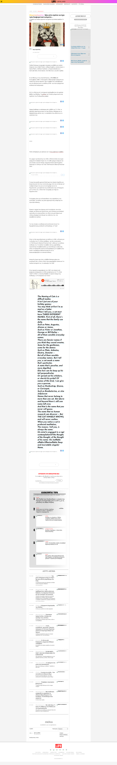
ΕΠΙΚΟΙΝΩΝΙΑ (45, 752)
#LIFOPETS (74, 4)
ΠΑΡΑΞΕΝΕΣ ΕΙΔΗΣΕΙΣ (49, 4)
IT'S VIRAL (81, 4)
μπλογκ (44, 94)
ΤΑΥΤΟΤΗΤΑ (38, 752)
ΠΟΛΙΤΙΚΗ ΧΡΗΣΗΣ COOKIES (68, 753)
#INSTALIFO (67, 4)
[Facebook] (61, 44)
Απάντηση (62, 736)
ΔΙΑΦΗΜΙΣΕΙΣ (61, 752)
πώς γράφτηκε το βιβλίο (56, 151)
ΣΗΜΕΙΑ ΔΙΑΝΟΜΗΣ (80, 753)
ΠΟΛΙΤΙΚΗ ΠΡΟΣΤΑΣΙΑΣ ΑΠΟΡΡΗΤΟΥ (52, 482)
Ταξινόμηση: (55, 728)
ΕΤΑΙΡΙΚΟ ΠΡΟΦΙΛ (70, 752)
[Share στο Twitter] (63, 61)
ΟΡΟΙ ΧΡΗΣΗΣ (41, 482)
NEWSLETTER (53, 752)
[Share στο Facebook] (61, 61)
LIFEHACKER (59, 4)
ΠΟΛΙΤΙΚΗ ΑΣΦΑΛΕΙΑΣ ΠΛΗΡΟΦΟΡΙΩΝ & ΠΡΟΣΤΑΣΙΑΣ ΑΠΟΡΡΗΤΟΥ (46, 753)
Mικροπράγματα (40, 11)
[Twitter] (63, 44)
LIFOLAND (61, 1)
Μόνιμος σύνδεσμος (63, 734)
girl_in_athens (37, 732)
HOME (31, 11)
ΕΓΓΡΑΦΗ (59, 480)
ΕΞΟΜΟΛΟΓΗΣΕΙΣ (37, 4)
